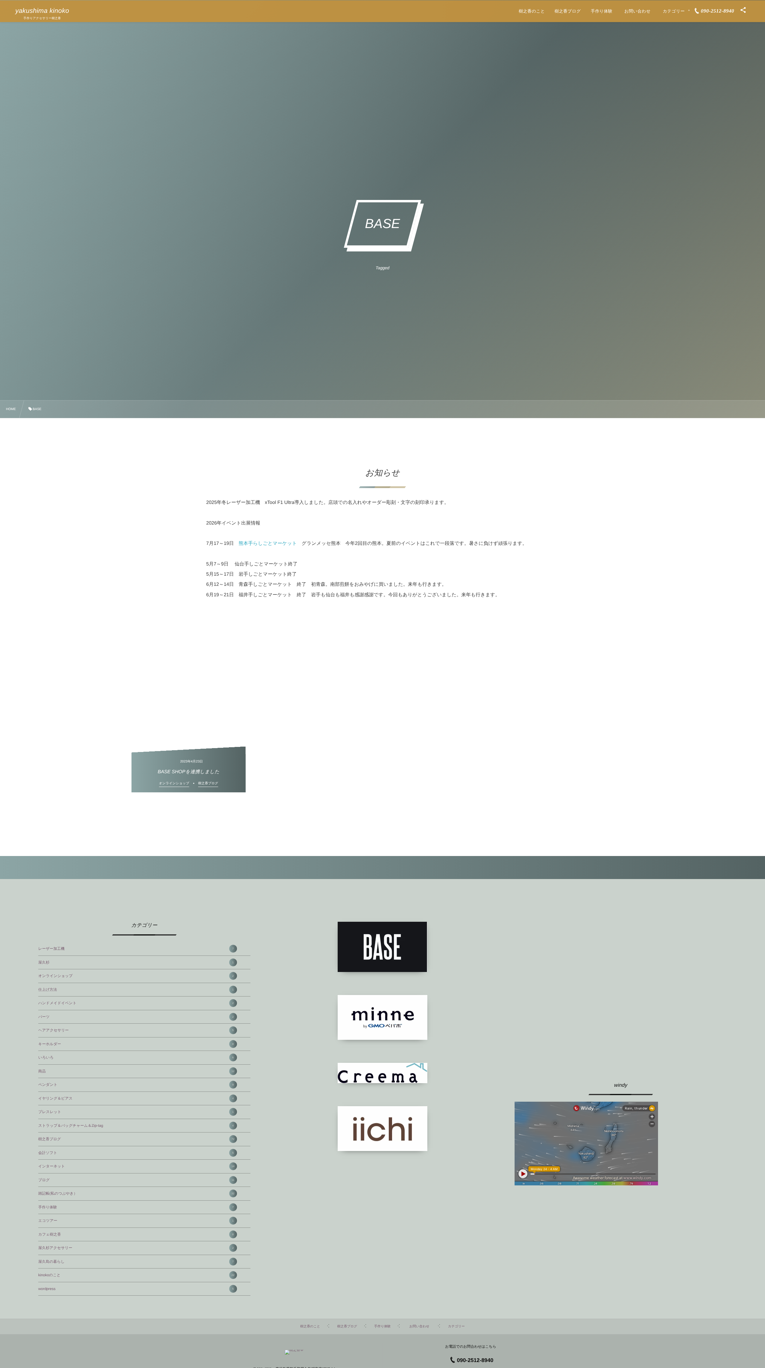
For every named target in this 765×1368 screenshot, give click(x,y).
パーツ (136, 1017)
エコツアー (136, 1221)
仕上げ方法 (136, 990)
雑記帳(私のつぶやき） (136, 1193)
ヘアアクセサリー (136, 1030)
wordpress (136, 1289)
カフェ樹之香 (136, 1234)
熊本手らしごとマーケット (268, 543)
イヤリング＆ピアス (136, 1098)
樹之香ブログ (136, 1139)
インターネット (136, 1166)
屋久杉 (136, 962)
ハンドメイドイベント (136, 1003)
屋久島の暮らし (136, 1262)
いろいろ (136, 1057)
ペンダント (136, 1085)
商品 (136, 1071)
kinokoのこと (136, 1275)
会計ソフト (136, 1153)
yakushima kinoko (42, 10)
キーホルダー (136, 1044)
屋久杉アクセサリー (136, 1248)
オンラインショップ (136, 976)
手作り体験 (136, 1207)
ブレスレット (136, 1112)
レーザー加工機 (136, 949)
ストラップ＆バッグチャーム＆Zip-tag (136, 1126)
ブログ (136, 1180)
